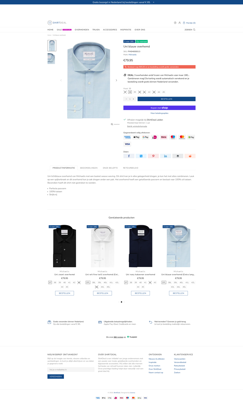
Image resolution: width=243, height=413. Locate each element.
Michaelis (132, 54)
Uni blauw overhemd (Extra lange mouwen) (103, 274)
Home (49, 35)
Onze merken (154, 365)
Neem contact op (156, 372)
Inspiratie (152, 362)
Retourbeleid (179, 365)
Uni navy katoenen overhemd (65, 274)
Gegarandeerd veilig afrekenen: (136, 132)
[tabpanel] (65, 262)
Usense (132, 393)
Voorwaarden (179, 359)
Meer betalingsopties (159, 113)
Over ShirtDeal (155, 369)
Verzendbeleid (180, 362)
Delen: (126, 151)
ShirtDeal (56, 22)
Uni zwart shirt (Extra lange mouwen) (141, 274)
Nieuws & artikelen (157, 359)
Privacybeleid (179, 369)
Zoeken (177, 372)
